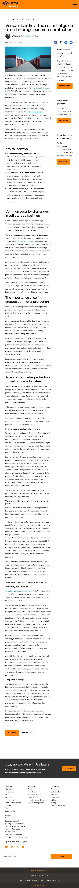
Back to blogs (27, 733)
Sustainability (10, 811)
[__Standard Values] (6, 846)
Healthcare (55, 794)
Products (31, 789)
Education (55, 789)
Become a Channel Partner (15, 826)
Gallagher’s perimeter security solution (20, 591)
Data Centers (56, 792)
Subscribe (69, 768)
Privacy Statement (36, 875)
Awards (8, 797)
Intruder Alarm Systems (37, 800)
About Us (8, 789)
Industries (32, 792)
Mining (53, 803)
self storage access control (24, 241)
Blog (23, 19)
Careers (8, 805)
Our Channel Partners (13, 803)
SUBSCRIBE (63, 162)
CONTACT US (63, 121)
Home (16, 19)
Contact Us (9, 792)
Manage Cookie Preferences (16, 837)
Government (55, 797)
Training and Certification (14, 823)
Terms (47, 875)
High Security (33, 797)
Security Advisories (12, 829)
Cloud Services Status (13, 834)
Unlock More (64, 86)
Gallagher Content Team (30, 36)
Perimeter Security (35, 794)
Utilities (54, 800)
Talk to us (12, 733)
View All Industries (58, 805)
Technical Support (12, 821)
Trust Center (10, 832)
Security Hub (10, 818)
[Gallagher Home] (10, 4)
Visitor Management (36, 803)
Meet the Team (10, 800)
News (7, 794)
